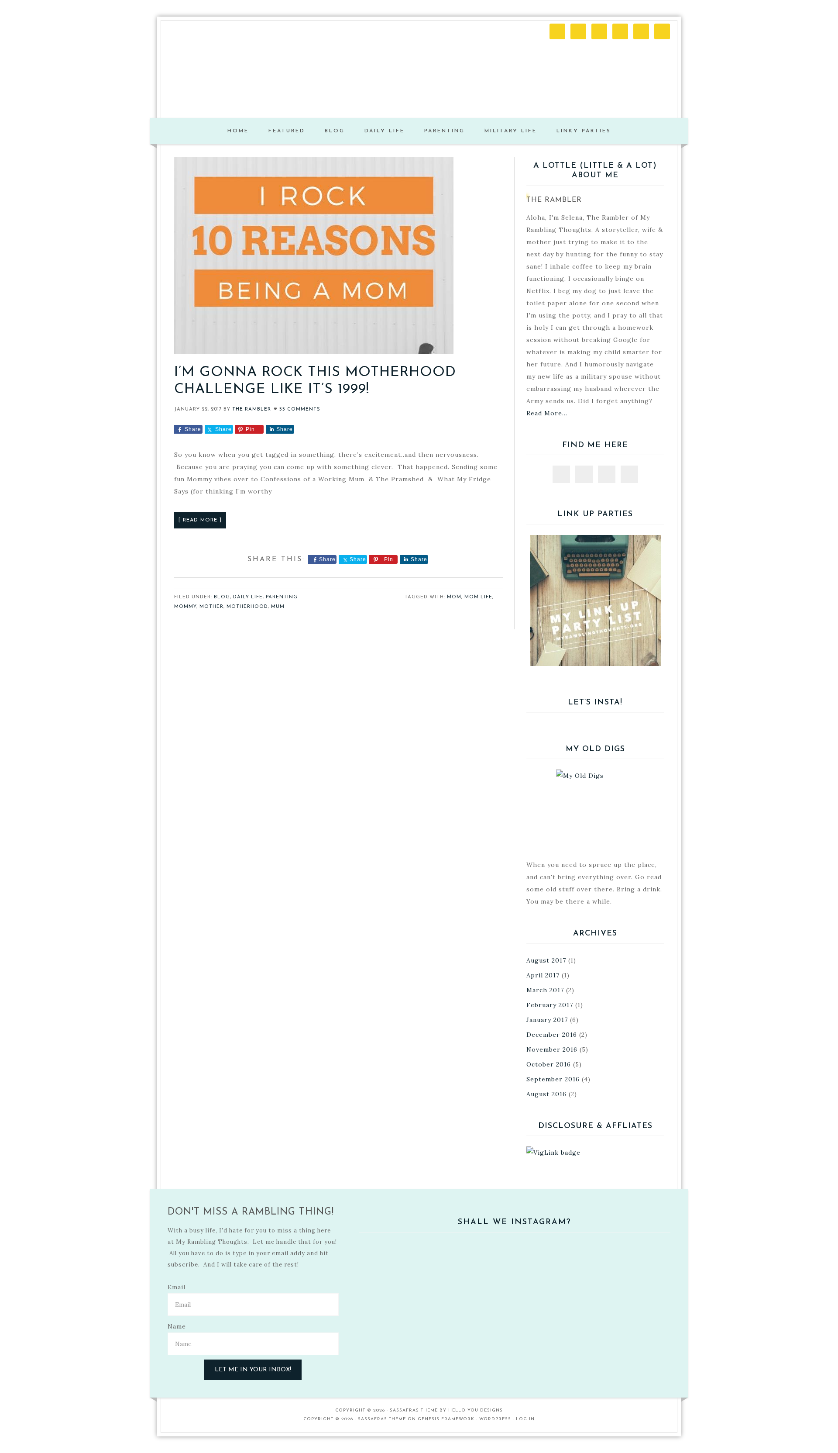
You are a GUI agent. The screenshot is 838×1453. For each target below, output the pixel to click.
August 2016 (546, 1094)
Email (176, 1287)
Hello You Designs (475, 1410)
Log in (525, 1419)
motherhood (247, 606)
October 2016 (548, 1064)
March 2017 (545, 990)
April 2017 (543, 975)
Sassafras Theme (414, 1410)
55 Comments (299, 409)
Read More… (546, 413)
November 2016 (551, 1049)
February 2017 (549, 1005)
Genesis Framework (446, 1419)
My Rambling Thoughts (419, 78)
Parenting (282, 597)
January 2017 (547, 1020)
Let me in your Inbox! (253, 1370)
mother (211, 606)
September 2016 (553, 1079)
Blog (222, 597)
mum (278, 606)
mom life (478, 597)
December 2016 (551, 1035)
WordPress (495, 1419)
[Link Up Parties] (595, 600)
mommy (185, 606)
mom (454, 597)
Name (177, 1326)
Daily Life (248, 597)
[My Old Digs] (595, 809)
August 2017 (546, 960)
